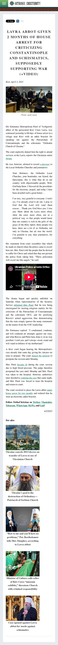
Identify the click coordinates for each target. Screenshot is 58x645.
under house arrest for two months (29, 391)
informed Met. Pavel (24, 304)
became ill (22, 364)
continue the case (29, 377)
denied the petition (41, 355)
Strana (9, 158)
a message (45, 164)
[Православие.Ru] (25, 3)
